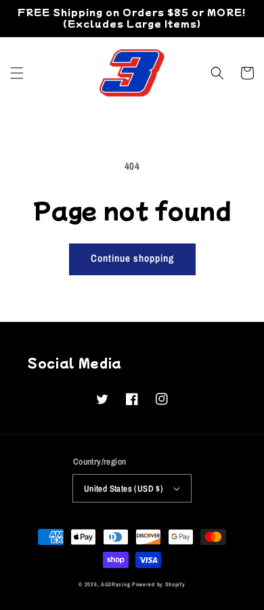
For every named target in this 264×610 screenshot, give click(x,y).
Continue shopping (132, 258)
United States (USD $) (123, 488)
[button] (17, 73)
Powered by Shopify (158, 584)
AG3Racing (115, 584)
